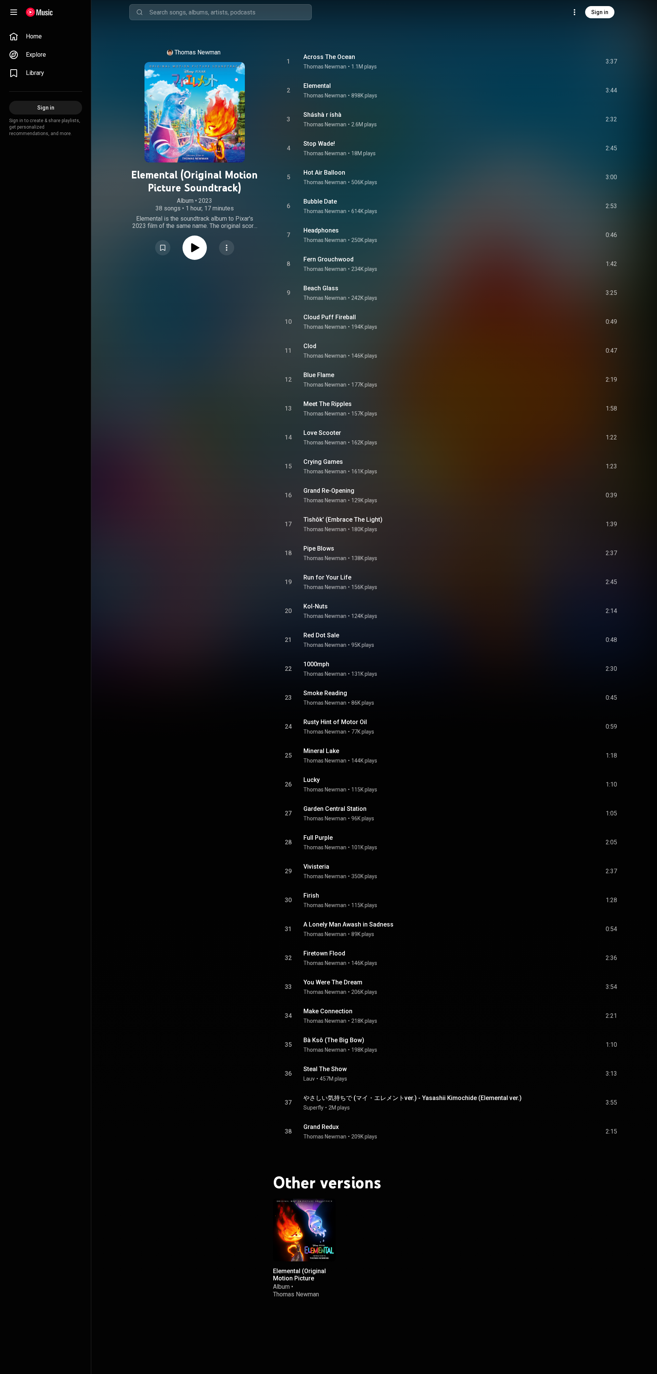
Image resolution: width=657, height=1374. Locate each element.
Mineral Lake (321, 751)
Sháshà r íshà (322, 114)
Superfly (313, 1108)
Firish (311, 895)
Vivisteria (316, 866)
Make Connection (327, 1011)
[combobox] (230, 12)
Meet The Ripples (327, 404)
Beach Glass (320, 288)
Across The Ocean (329, 57)
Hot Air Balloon (324, 172)
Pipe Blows (318, 548)
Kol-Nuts (315, 606)
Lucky (311, 779)
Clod (309, 346)
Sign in (599, 12)
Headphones (321, 230)
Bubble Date (320, 201)
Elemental (317, 85)
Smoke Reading (325, 693)
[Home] (39, 12)
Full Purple (318, 837)
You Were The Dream (332, 982)
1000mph (316, 664)
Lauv (309, 1079)
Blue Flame (318, 375)
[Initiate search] (139, 12)
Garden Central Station (335, 808)
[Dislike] (568, 61)
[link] (45, 36)
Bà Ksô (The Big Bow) (333, 1040)
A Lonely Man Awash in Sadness (348, 924)
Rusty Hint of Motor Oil (335, 722)
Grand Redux (321, 1126)
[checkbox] (611, 61)
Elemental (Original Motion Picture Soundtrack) (299, 1278)
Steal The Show (325, 1069)
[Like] (554, 61)
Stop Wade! (319, 143)
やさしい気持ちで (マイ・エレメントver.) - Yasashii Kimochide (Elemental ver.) (412, 1098)
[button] (162, 247)
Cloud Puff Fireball (329, 317)
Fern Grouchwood (328, 259)
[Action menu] (226, 247)
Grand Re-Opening (328, 490)
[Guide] (13, 12)
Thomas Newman (198, 52)
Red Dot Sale (321, 635)
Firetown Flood (324, 953)
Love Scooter (322, 432)
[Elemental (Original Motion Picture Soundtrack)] (304, 1230)
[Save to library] (162, 247)
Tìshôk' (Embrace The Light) (342, 519)
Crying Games (323, 461)
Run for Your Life (327, 577)
